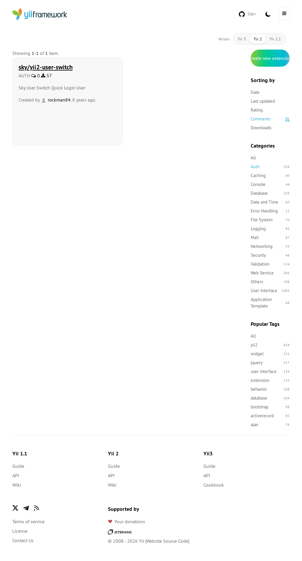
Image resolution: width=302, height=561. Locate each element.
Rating (257, 110)
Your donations (129, 521)
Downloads (261, 127)
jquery (270, 362)
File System (270, 220)
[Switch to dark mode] (268, 14)
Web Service (270, 273)
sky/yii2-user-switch (46, 67)
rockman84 (58, 100)
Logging (270, 228)
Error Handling (270, 211)
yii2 (270, 345)
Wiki (16, 485)
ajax (270, 424)
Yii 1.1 (275, 39)
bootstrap (270, 407)
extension (270, 380)
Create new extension (270, 58)
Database (270, 193)
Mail (270, 237)
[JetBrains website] (120, 531)
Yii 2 (258, 39)
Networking (270, 246)
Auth (270, 166)
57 (48, 75)
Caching (270, 175)
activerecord (270, 415)
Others (270, 281)
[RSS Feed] (37, 508)
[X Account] (15, 508)
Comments (260, 119)
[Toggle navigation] (284, 13)
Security (270, 255)
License (19, 531)
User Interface (270, 290)
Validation (270, 264)
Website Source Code (167, 541)
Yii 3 (242, 39)
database (270, 398)
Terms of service (28, 521)
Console (270, 184)
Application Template (270, 303)
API (15, 475)
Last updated (263, 101)
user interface (270, 371)
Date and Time (270, 202)
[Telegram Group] (26, 508)
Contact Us (23, 540)
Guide (18, 466)
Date (255, 92)
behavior (270, 389)
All (253, 158)
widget (270, 353)
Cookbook (213, 485)
